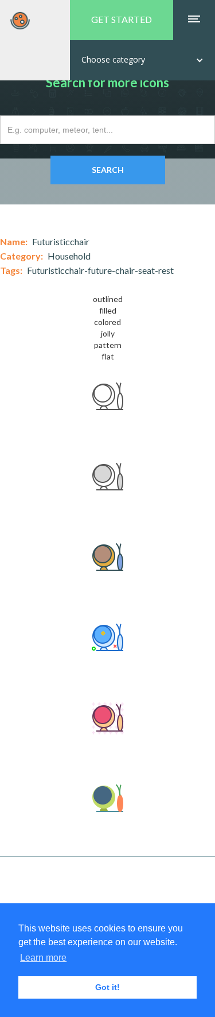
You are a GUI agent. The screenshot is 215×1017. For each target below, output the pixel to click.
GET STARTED (121, 19)
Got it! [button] (107, 987)
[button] (142, 60)
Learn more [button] (43, 957)
